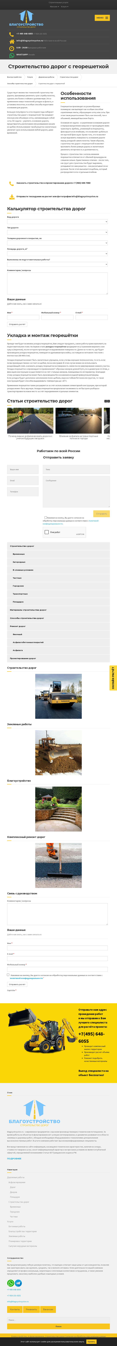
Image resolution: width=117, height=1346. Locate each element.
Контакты (15, 1309)
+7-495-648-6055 (14, 1289)
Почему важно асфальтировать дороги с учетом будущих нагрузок (30, 437)
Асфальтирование (17, 1182)
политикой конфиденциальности (26, 978)
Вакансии (48, 1309)
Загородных (19, 562)
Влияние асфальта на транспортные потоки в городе (78, 437)
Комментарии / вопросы (19, 270)
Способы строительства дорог (27, 618)
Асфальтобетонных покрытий (28, 642)
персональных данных (96, 1336)
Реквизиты (31, 1309)
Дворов (13, 1192)
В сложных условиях (23, 570)
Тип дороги (12, 227)
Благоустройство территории (23, 1231)
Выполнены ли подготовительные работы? (28, 259)
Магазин (53, 6)
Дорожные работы (15, 1177)
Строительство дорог (22, 546)
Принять (91, 1341)
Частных (17, 578)
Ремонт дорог (18, 626)
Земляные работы (17, 1236)
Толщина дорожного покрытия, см (24, 238)
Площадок (18, 602)
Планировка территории (20, 1241)
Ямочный (17, 634)
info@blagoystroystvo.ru (18, 1301)
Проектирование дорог (23, 658)
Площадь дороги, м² (17, 249)
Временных (19, 554)
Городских (18, 586)
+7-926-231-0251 (14, 1295)
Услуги (64, 6)
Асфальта (18, 650)
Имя (9, 312)
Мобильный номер (51, 312)
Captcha (11, 990)
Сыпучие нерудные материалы (23, 1246)
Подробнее (14, 1158)
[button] (108, 401)
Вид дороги (13, 217)
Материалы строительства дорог (28, 610)
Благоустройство (19, 1336)
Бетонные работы (17, 1226)
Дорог (13, 1187)
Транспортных (20, 594)
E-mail (79, 312)
